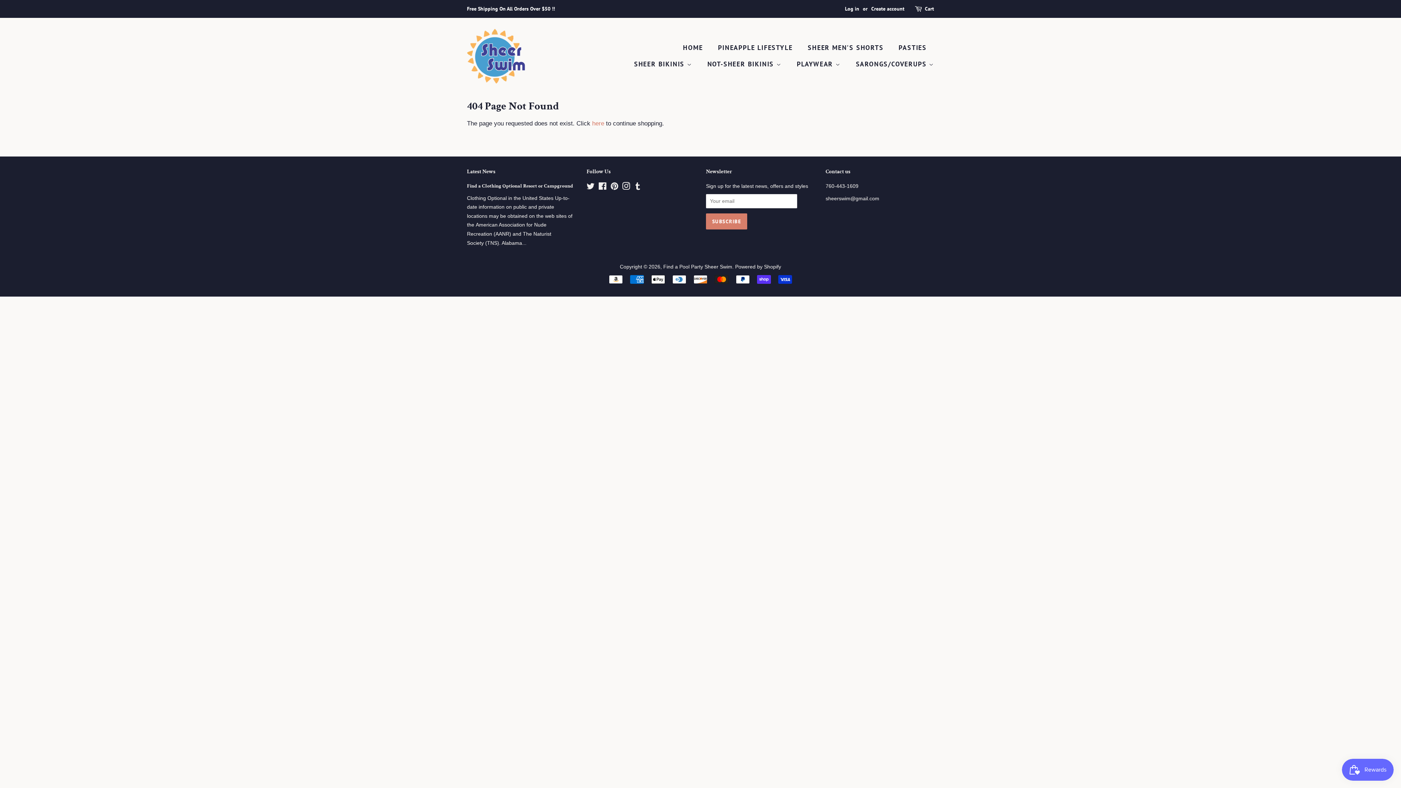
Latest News (481, 171)
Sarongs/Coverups (892, 64)
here (598, 123)
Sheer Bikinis (660, 64)
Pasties (913, 47)
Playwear (816, 64)
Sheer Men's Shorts (845, 47)
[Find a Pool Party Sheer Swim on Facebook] (602, 187)
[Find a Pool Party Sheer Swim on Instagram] (626, 187)
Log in (852, 8)
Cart (929, 8)
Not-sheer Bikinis (741, 64)
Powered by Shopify (758, 267)
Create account (887, 8)
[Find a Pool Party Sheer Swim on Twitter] (591, 187)
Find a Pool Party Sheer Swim (697, 267)
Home (693, 47)
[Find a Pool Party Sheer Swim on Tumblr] (638, 187)
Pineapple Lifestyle (755, 47)
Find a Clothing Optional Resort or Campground (520, 185)
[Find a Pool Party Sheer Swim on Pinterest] (614, 187)
